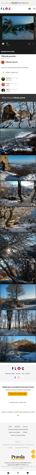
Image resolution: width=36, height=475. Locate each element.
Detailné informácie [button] (7, 51)
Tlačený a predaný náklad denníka (18, 429)
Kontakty (17, 427)
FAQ (23, 374)
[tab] (18, 50)
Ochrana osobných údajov (18, 435)
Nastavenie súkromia (21, 448)
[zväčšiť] (29, 44)
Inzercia (25, 427)
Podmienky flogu (10, 374)
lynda (7, 83)
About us (18, 442)
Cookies (10, 448)
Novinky (18, 374)
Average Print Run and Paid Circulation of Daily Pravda (18, 445)
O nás (10, 427)
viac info (21, 468)
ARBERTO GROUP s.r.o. (21, 465)
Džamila (8, 78)
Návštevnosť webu (14, 432)
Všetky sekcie (22, 3)
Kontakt (27, 374)
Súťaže (25, 432)
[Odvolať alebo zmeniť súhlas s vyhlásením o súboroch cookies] (33, 452)
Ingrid (8, 89)
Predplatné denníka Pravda (17, 394)
